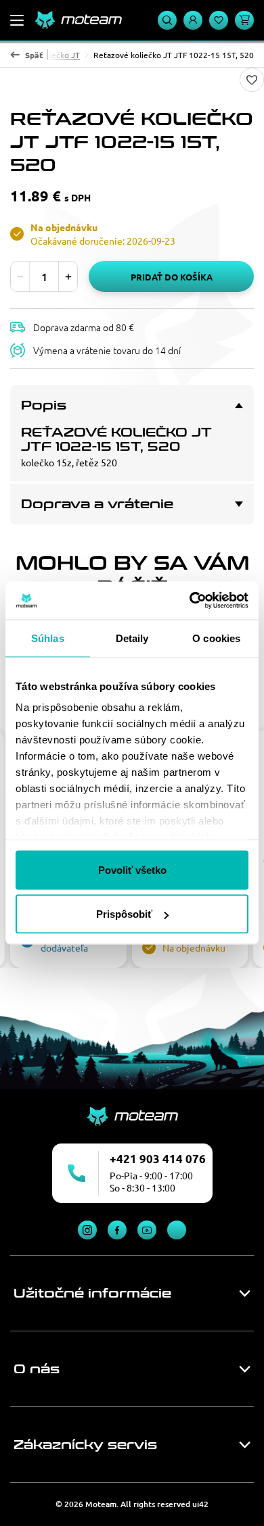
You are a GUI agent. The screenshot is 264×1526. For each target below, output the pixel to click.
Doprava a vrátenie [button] (97, 504)
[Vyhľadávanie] (167, 20)
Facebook (117, 1230)
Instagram (87, 1230)
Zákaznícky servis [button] (85, 1444)
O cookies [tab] (216, 637)
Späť (34, 54)
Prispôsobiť (124, 914)
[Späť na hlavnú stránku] (78, 20)
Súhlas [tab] (47, 637)
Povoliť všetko (132, 869)
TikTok (176, 1230)
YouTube (146, 1230)
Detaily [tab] (132, 637)
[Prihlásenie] (192, 20)
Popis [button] (43, 405)
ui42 (200, 1504)
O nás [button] (37, 1369)
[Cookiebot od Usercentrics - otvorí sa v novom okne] (189, 601)
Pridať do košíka (172, 276)
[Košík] (244, 20)
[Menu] (17, 20)
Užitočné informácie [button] (92, 1293)
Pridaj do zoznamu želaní (252, 80)
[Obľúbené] (218, 20)
